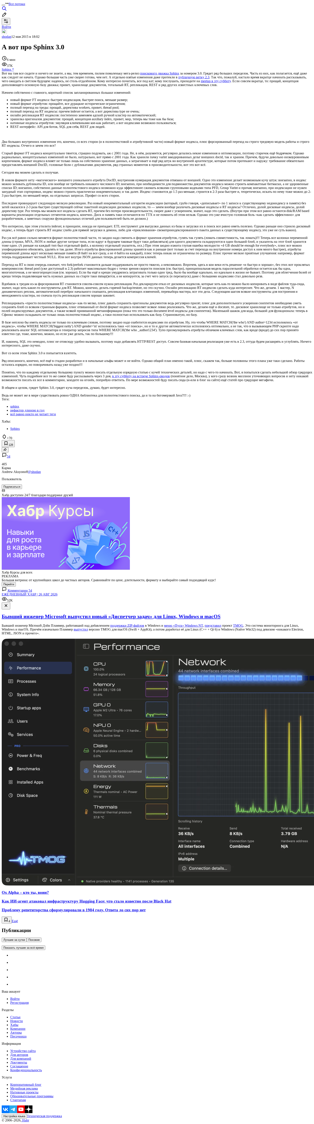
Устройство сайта (23, 1051)
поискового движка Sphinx (159, 73)
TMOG (238, 625)
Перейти (8, 584)
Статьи (15, 1017)
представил (213, 625)
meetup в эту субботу (216, 81)
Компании (17, 1028)
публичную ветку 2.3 (193, 77)
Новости (16, 1021)
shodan (6, 36)
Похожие (34, 939)
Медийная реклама (24, 1088)
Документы (18, 1062)
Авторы (16, 1032)
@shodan (34, 472)
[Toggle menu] (3, 5)
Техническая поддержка (44, 1116)
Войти (15, 999)
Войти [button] (6, 27)
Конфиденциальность (26, 1070)
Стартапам (18, 1100)
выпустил (81, 629)
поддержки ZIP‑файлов (127, 625)
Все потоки (17, 4)
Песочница (18, 1036)
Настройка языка (14, 1116)
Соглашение (19, 1066)
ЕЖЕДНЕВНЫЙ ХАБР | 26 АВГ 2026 (29, 594)
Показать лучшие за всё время (23, 947)
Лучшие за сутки (14, 939)
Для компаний (20, 1058)
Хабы (14, 1025)
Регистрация (19, 1002)
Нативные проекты (24, 1092)
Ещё (15, 921)
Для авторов (19, 1055)
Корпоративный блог (25, 1084)
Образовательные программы (31, 1096)
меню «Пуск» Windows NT (183, 625)
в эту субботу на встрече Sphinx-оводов (141, 376)
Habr (25, 1120)
